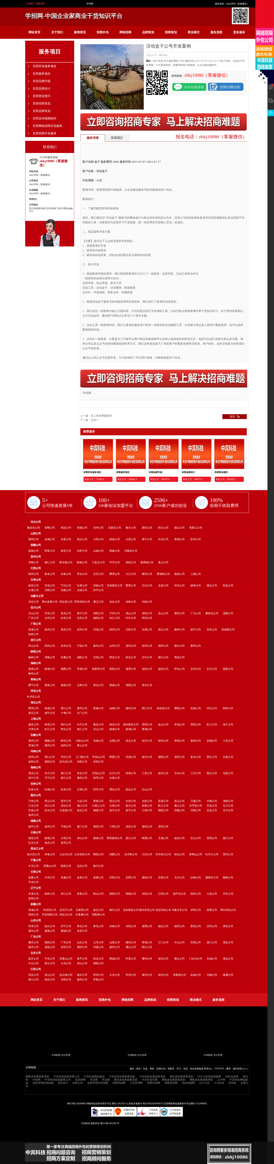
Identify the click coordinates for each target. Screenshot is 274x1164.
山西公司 (36, 533)
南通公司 (228, 975)
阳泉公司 (114, 539)
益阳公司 (163, 669)
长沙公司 (212, 669)
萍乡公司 (82, 574)
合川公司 (228, 805)
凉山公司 (163, 613)
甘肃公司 (36, 871)
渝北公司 (82, 810)
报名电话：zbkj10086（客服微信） (211, 136)
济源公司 (131, 757)
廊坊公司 (147, 527)
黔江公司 (163, 805)
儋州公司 (82, 777)
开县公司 (212, 805)
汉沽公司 (147, 585)
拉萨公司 (82, 550)
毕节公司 (114, 562)
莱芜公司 (195, 926)
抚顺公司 (131, 893)
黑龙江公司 (37, 848)
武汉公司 (212, 708)
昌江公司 (66, 777)
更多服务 (239, 32)
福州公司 (147, 826)
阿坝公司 (147, 618)
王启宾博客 (136, 1083)
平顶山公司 (98, 757)
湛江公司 (212, 942)
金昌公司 (82, 877)
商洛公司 (179, 657)
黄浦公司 (131, 729)
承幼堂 (232, 1083)
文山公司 (195, 838)
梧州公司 (114, 629)
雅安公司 (179, 613)
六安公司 (228, 740)
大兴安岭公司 (82, 854)
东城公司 (212, 958)
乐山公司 (33, 613)
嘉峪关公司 (211, 877)
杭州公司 (147, 645)
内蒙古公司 (37, 596)
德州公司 (179, 926)
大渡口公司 (98, 805)
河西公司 (50, 590)
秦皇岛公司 (33, 527)
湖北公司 (36, 702)
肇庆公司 (33, 942)
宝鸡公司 (98, 657)
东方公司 (50, 773)
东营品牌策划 (42, 111)
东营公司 (82, 930)
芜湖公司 (33, 745)
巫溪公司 (163, 801)
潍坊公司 (33, 930)
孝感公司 (50, 708)
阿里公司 (50, 550)
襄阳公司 (179, 708)
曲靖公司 (50, 838)
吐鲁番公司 (82, 914)
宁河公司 (66, 585)
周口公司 (50, 757)
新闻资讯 (80, 32)
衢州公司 (195, 645)
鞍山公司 (98, 893)
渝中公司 (114, 810)
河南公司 (36, 751)
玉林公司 (131, 629)
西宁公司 (33, 685)
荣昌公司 (98, 801)
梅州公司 (131, 942)
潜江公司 (66, 708)
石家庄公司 (114, 527)
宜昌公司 (195, 708)
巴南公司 (33, 810)
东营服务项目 (123, 472)
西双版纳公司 (114, 838)
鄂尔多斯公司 (50, 601)
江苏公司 (36, 969)
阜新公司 (82, 893)
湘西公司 (66, 669)
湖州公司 (163, 645)
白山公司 (147, 789)
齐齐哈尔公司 (163, 854)
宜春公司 (66, 574)
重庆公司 (36, 795)
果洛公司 (50, 685)
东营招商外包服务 (44, 133)
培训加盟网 (188, 1083)
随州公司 (131, 708)
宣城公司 (212, 740)
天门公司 (82, 713)
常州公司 (131, 975)
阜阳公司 (179, 740)
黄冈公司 (82, 708)
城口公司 (82, 805)
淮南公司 (98, 740)
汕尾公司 (114, 942)
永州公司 (195, 669)
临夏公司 (33, 877)
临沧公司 (179, 838)
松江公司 (50, 729)
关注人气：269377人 (193, 479)
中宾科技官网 (150, 1079)
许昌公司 (228, 757)
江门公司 (163, 942)
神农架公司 (163, 708)
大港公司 (33, 590)
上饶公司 (195, 574)
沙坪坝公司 (195, 805)
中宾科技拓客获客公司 (66, 1076)
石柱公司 (66, 805)
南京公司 (82, 975)
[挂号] (270, 102)
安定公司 (82, 773)
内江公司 (114, 618)
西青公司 (131, 585)
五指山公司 (98, 773)
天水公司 (179, 877)
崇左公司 (163, 629)
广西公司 (36, 623)
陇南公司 (228, 877)
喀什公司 (114, 910)
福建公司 (36, 820)
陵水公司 (212, 773)
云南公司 (36, 832)
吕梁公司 (66, 539)
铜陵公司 (50, 740)
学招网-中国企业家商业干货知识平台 (74, 16)
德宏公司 (33, 838)
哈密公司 (212, 910)
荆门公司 (147, 708)
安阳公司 (98, 761)
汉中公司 (147, 657)
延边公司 (131, 789)
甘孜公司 (50, 613)
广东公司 (36, 936)
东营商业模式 (221, 472)
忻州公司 (195, 539)
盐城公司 (195, 975)
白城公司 (50, 789)
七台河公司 (66, 854)
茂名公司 (228, 942)
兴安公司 (33, 601)
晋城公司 (179, 539)
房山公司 (82, 963)
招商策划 (171, 32)
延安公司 (131, 657)
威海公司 (50, 930)
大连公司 (212, 893)
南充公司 (66, 613)
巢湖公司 (195, 740)
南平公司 (33, 826)
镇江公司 (33, 979)
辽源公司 (82, 789)
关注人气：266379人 (160, 479)
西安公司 (114, 657)
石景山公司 (66, 958)
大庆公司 (147, 854)
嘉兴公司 (98, 645)
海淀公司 (228, 958)
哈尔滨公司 (33, 854)
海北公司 (98, 685)
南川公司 (131, 805)
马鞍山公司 (82, 740)
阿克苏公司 (49, 910)
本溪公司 (33, 893)
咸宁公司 (50, 713)
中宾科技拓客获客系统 (122, 1076)
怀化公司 (179, 669)
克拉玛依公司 (163, 910)
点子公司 (204, 1083)
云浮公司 (98, 942)
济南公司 (114, 926)
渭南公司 (50, 657)
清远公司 (50, 947)
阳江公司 (147, 947)
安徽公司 (36, 735)
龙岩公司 (131, 826)
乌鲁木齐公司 (179, 910)
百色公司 (212, 629)
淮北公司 (131, 740)
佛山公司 (131, 947)
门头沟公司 (195, 958)
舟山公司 (33, 645)
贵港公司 (33, 629)
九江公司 (131, 574)
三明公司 (114, 826)
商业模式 (194, 32)
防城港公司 (228, 629)
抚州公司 (33, 574)
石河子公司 (66, 910)
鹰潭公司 (114, 574)
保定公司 (66, 527)
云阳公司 (114, 805)
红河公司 (33, 842)
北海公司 (147, 629)
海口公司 (66, 773)
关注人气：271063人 (94, 479)
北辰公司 (163, 585)
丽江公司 (228, 838)
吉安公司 (98, 574)
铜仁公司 (50, 562)
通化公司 (114, 789)
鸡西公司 (114, 854)
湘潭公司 (131, 669)
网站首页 (34, 32)
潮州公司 (82, 947)
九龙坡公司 (66, 810)
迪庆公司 (50, 842)
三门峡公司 (82, 757)
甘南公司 (163, 877)
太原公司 (131, 539)
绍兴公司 (50, 645)
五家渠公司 (82, 910)
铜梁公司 (98, 810)
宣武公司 (163, 958)
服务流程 (216, 32)
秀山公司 (50, 801)
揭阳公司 (50, 942)
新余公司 (50, 574)
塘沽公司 (212, 585)
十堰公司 (66, 713)
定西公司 (131, 877)
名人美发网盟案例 (101, 415)
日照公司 (131, 926)
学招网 (89, 3)
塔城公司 (33, 910)
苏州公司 (98, 975)
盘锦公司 (33, 898)
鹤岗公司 (98, 854)
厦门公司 (82, 826)
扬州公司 (82, 979)
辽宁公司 (36, 888)
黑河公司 (228, 854)
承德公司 (82, 527)
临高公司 (163, 773)
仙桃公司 (114, 708)
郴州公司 (33, 673)
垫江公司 (50, 805)
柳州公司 (179, 629)
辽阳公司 (163, 893)
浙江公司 (36, 640)
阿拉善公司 (66, 601)
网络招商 (125, 32)
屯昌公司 (228, 773)
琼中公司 (33, 777)
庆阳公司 (114, 877)
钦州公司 (50, 629)
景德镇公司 (163, 574)
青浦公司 (147, 729)
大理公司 (66, 838)
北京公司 (36, 952)
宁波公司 (82, 645)
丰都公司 (212, 801)
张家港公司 (179, 975)
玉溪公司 (163, 838)
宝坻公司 (50, 585)
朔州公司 (33, 539)
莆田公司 (98, 826)
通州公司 (147, 958)
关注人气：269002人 (127, 479)
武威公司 (66, 877)
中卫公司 (33, 866)
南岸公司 (33, 815)
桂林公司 (33, 634)
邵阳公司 (114, 669)
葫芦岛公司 (179, 893)
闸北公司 (66, 729)
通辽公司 (98, 601)
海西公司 (131, 685)
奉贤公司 (50, 724)
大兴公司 (66, 963)
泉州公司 (50, 826)
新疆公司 (36, 904)
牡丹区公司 (33, 696)
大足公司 (82, 801)
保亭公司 (98, 777)
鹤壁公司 (114, 757)
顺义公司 (179, 958)
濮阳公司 (163, 757)
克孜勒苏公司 (131, 910)
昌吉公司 (98, 910)
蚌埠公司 (66, 740)
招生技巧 (63, 1083)
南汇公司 (82, 729)
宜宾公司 (82, 618)
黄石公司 (33, 713)
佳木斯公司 (130, 854)
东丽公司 (66, 590)
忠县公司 (212, 810)
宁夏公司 (36, 860)
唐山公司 (179, 527)
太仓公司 (114, 975)
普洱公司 (66, 842)
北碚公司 (147, 801)
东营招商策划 (42, 103)
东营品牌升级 (155, 472)
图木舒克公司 (147, 910)
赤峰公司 (131, 601)
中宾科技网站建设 (94, 1076)
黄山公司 (82, 745)
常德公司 (82, 669)
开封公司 (66, 757)
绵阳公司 (98, 613)
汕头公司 (82, 942)
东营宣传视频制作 (44, 118)
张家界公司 (98, 669)
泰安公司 (228, 926)
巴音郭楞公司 (50, 914)
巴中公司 (131, 618)
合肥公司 (114, 740)
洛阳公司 (33, 761)
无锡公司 (212, 975)
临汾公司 (82, 539)
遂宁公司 (82, 613)
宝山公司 (98, 729)
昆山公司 (50, 975)
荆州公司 (228, 708)
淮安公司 (33, 975)
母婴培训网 (118, 1083)
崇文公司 (98, 958)
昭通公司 (147, 838)
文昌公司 (114, 777)
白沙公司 (114, 773)
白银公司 (195, 877)
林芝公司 (66, 550)
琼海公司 (131, 773)
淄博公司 (147, 926)
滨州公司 (212, 926)
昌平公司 (82, 958)
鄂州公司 (33, 708)
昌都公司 (33, 550)
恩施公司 (98, 708)
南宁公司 (195, 629)
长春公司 (33, 789)
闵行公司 (66, 724)
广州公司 (66, 942)
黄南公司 (114, 685)
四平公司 (98, 789)
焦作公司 (147, 757)
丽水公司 (179, 645)
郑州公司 (33, 757)
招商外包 (103, 32)
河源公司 (98, 947)
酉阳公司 (163, 810)
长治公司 (163, 539)
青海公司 (36, 679)
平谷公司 (50, 958)
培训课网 (80, 1079)
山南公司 (98, 550)
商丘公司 (212, 757)
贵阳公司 (131, 562)
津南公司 (98, 585)
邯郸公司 (50, 527)
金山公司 (163, 724)
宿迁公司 (50, 979)
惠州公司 (114, 947)
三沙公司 (195, 773)
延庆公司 (33, 958)
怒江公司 (131, 838)
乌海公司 (147, 601)
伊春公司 (50, 854)
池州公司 (66, 745)
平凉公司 (33, 882)
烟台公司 (163, 926)
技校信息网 (231, 1076)
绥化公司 (179, 854)
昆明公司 (212, 838)
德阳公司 (98, 618)
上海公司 (36, 718)
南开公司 (33, 585)
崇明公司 (147, 724)
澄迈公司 (33, 773)
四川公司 (36, 607)
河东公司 (179, 585)
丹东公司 (228, 893)
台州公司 (114, 645)
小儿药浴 (219, 1083)
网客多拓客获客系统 (37, 1076)
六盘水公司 (98, 562)
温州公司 (131, 645)
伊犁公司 (195, 910)
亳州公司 (33, 740)
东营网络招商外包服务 (47, 125)
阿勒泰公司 (98, 914)
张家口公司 (195, 527)
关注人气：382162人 (226, 479)
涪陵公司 (195, 810)
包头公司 (114, 601)
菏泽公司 (36, 691)
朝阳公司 (114, 893)
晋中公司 (147, 539)
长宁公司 (82, 724)
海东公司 (147, 685)
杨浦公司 (114, 729)
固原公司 (66, 866)
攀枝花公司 (211, 613)
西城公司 (114, 958)
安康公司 (66, 657)
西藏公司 (36, 545)
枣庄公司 (82, 926)
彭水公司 (50, 810)
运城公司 (50, 539)
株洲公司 (50, 669)
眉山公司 (131, 613)
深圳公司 (66, 947)
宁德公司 (66, 826)
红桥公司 (82, 585)
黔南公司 (82, 562)
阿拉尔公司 (66, 914)
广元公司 (195, 613)
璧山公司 (114, 801)
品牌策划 (148, 32)
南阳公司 (50, 761)
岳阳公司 (147, 669)
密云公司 (50, 963)
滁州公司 (50, 745)
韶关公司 (33, 947)
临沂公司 (50, 926)
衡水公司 (131, 527)
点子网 (221, 1079)
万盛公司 (195, 801)
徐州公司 (163, 975)
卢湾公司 (33, 729)
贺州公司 (82, 629)
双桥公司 (147, 805)
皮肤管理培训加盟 (43, 1083)
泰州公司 (147, 975)
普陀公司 (195, 724)
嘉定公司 (33, 724)
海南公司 (66, 685)
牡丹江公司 (211, 854)
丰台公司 (33, 963)
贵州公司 (36, 556)
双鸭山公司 (195, 854)
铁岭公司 (50, 893)
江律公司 (147, 810)
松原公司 (66, 789)
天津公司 (36, 579)
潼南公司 (228, 801)
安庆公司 (147, 740)
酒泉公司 (147, 877)
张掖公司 (98, 877)
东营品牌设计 (188, 472)
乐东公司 (179, 773)
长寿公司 (131, 801)
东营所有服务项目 (92, 472)
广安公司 (33, 618)
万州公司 (33, 801)
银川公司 (98, 866)
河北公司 (36, 522)
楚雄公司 (98, 838)
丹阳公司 (66, 979)
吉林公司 (36, 783)
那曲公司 (114, 550)
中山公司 (179, 942)
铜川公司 (163, 657)
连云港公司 (66, 975)
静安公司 (114, 724)
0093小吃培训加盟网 (209, 1076)
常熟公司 (98, 979)
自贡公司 (66, 618)
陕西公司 (36, 651)
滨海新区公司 (114, 585)
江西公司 (36, 568)
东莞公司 (195, 942)
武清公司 (82, 590)
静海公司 (195, 585)
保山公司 (82, 838)
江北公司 (33, 805)
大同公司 (98, 539)
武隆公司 (179, 810)
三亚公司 (147, 773)
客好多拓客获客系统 (181, 1076)
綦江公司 (179, 805)
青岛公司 (98, 926)
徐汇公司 (228, 724)
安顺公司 (33, 562)
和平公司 (98, 590)
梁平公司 (66, 801)
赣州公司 (147, 574)
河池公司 (98, 629)
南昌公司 (179, 574)
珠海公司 (147, 942)
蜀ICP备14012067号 (109, 1123)
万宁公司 (50, 777)
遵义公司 (163, 562)
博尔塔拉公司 (228, 910)
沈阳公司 (147, 893)
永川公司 (228, 810)
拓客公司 (78, 1083)
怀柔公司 (131, 958)
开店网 (94, 1079)
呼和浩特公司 (82, 601)
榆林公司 (33, 657)
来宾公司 (66, 629)
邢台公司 (163, 527)
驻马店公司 (66, 761)
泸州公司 (114, 613)
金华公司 (66, 645)
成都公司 (228, 613)
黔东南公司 (66, 562)
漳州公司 (163, 826)
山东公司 (36, 920)
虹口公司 (212, 724)
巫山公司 (179, 801)
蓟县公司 (228, 585)
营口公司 (66, 893)
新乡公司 (195, 757)
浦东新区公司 (131, 724)
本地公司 (179, 724)
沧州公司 (98, 527)
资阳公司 (147, 613)
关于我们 (57, 32)
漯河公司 (179, 757)
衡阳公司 (228, 669)
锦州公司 (195, 893)
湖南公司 (36, 663)
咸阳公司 (82, 657)
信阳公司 (82, 761)
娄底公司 (33, 669)
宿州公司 (163, 740)
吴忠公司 (82, 866)
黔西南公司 (147, 562)
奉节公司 (131, 810)
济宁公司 (66, 926)
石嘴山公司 (49, 866)
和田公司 (33, 914)
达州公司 (50, 618)
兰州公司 (50, 877)
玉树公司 (82, 685)
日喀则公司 (130, 550)
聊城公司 (66, 930)
